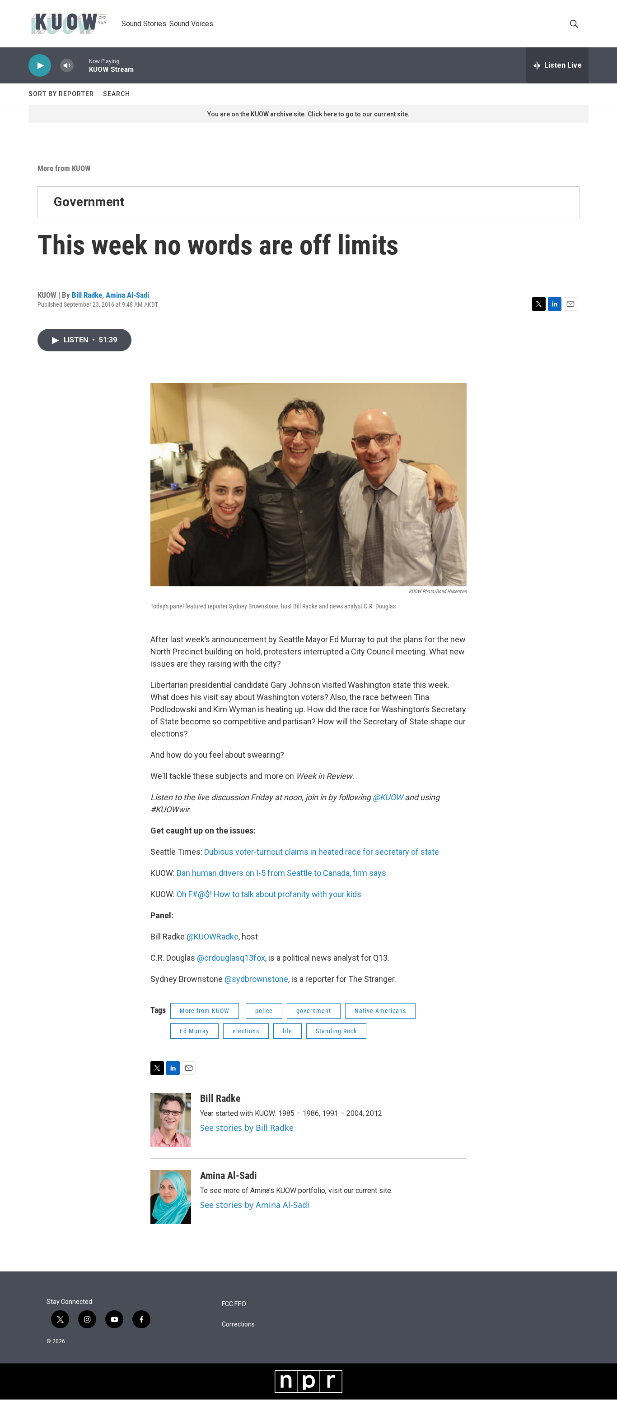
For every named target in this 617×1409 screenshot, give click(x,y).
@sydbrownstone (256, 979)
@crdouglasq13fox (231, 957)
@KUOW (388, 797)
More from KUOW (64, 168)
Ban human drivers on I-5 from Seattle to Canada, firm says (281, 873)
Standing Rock (336, 1031)
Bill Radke (87, 294)
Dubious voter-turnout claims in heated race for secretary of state (321, 851)
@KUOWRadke (212, 936)
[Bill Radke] (170, 1120)
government (313, 1010)
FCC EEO (234, 1304)
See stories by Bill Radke (247, 1127)
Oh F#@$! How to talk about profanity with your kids (269, 894)
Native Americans (380, 1010)
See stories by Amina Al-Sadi (254, 1204)
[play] (40, 65)
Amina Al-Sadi (127, 294)
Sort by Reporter (61, 93)
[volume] (67, 65)
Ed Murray (194, 1031)
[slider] (81, 65)
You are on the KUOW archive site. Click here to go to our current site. (308, 114)
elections (246, 1031)
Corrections (238, 1324)
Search (116, 93)
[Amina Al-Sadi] (170, 1197)
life (287, 1031)
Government (89, 201)
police (264, 1010)
